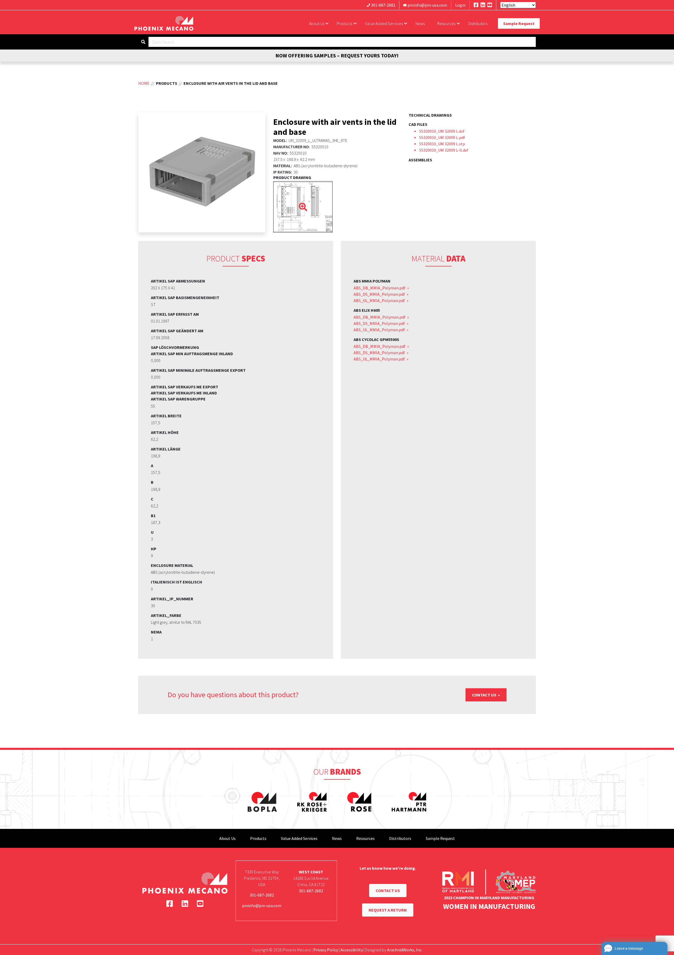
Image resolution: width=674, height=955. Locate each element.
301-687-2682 (383, 5)
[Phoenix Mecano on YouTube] (489, 5)
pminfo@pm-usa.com (427, 5)
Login (460, 5)
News (420, 23)
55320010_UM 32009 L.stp (442, 143)
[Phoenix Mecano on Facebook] (476, 5)
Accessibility (351, 949)
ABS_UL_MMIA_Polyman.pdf (380, 300)
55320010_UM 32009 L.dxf (441, 131)
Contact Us (484, 694)
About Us (316, 23)
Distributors (477, 23)
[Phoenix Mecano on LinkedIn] (482, 5)
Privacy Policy (325, 949)
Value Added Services (384, 23)
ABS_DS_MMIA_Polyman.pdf (380, 294)
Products (344, 23)
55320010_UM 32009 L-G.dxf (443, 150)
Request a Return (388, 910)
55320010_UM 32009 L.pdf (442, 137)
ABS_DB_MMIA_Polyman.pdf (380, 287)
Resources (446, 23)
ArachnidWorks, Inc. (404, 949)
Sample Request (518, 23)
